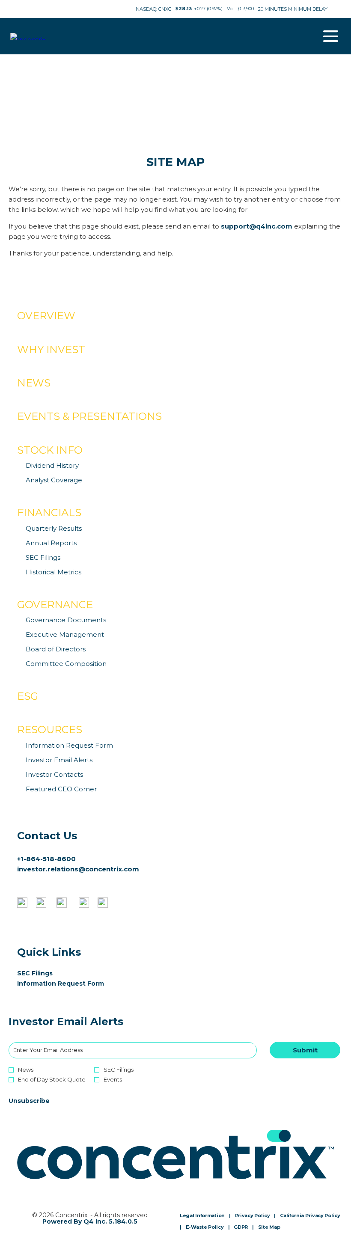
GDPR (241, 1227)
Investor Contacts (54, 774)
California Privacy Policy (310, 1216)
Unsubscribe (29, 1101)
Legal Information (202, 1216)
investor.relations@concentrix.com (78, 869)
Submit (305, 1050)
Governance (55, 604)
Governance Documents (66, 620)
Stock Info (50, 450)
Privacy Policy (252, 1216)
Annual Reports (51, 543)
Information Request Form (69, 745)
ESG (27, 696)
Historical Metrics (53, 572)
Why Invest (51, 349)
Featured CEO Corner (61, 789)
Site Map (269, 1227)
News (34, 383)
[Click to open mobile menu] (331, 36)
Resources (49, 729)
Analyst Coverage (54, 480)
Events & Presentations (89, 416)
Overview (46, 315)
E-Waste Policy (205, 1227)
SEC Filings (43, 557)
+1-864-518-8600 (46, 859)
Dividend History (52, 465)
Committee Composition (66, 664)
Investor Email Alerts (59, 760)
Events (113, 1079)
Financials (49, 512)
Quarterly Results (54, 528)
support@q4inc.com (256, 226)
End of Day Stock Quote (52, 1079)
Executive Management (65, 634)
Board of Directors (56, 649)
